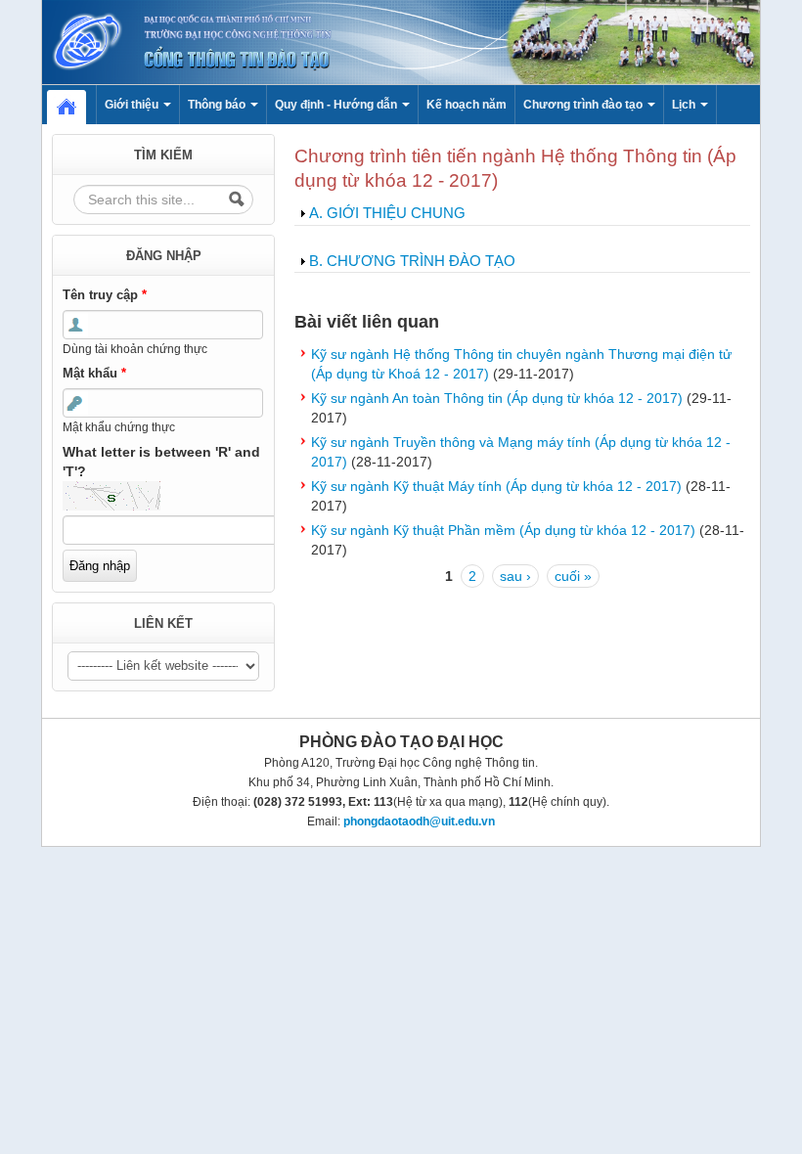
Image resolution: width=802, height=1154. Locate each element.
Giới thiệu (133, 104)
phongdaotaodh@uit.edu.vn (419, 821)
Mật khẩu (94, 373)
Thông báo (218, 104)
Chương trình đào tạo (584, 104)
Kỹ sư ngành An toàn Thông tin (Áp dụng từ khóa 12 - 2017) (497, 398)
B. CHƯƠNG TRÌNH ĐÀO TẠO (412, 260)
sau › (515, 576)
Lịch (685, 104)
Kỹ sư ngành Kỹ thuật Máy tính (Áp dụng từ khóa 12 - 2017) (496, 486)
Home (76, 104)
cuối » (573, 576)
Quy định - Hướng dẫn (337, 104)
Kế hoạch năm (466, 104)
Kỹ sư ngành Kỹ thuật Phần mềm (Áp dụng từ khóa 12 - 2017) (503, 530)
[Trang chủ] (401, 41)
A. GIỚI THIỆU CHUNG (387, 212)
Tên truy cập (105, 295)
